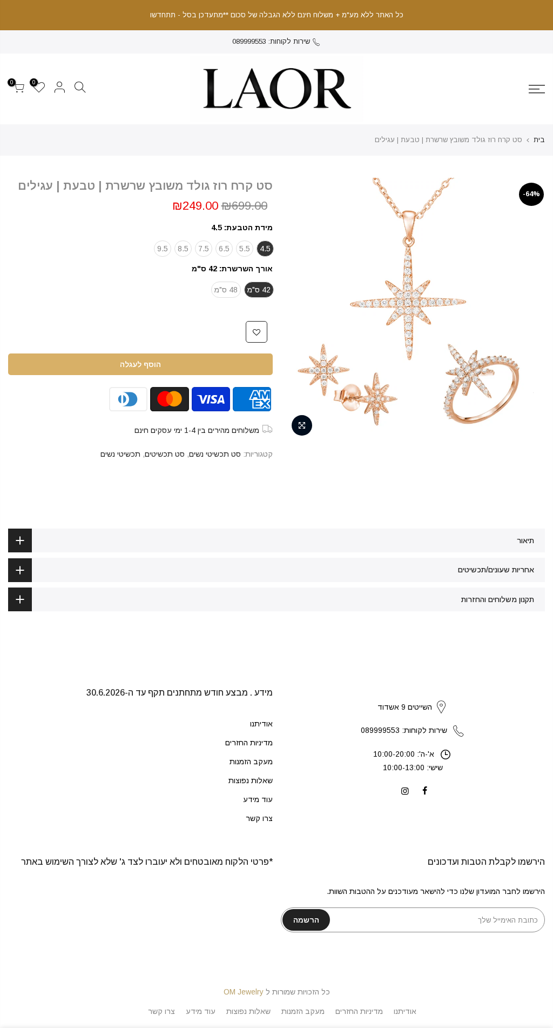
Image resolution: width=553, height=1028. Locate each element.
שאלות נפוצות (250, 780)
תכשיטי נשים (120, 454)
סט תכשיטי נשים (215, 454)
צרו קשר (259, 818)
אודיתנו (261, 723)
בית (539, 140)
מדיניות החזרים (249, 742)
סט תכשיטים (165, 454)
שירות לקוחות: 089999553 (271, 41)
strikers (412, 696)
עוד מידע (258, 799)
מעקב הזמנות (251, 761)
